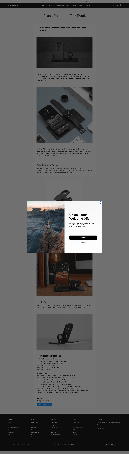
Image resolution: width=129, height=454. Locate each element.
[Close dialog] (100, 202)
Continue (83, 238)
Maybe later (83, 242)
